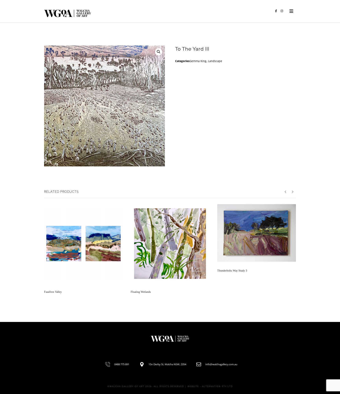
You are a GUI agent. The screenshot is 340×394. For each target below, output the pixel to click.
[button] (158, 51)
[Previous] (285, 191)
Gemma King (197, 61)
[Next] (292, 191)
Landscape (215, 61)
